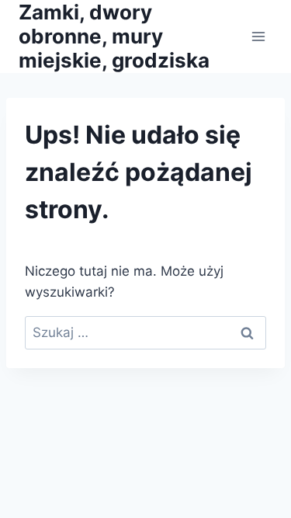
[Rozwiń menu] (258, 36)
